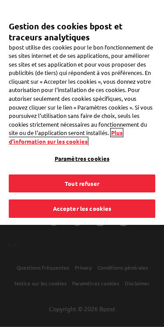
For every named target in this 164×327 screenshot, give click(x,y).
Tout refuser (82, 183)
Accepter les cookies (82, 208)
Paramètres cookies (82, 158)
